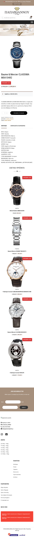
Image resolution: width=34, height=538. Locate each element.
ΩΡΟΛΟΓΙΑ (12, 29)
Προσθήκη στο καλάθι (19, 113)
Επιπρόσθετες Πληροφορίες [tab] (18, 126)
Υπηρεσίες (15, 469)
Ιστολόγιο (15, 477)
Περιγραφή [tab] (4, 126)
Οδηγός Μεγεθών (4, 487)
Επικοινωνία (15, 472)
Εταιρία (14, 466)
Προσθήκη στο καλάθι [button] (17, 378)
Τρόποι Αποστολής (5, 492)
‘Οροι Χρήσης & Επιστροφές (6, 495)
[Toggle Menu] (32, 22)
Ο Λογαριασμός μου (5, 500)
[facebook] (6, 434)
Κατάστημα (15, 464)
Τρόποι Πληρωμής (4, 490)
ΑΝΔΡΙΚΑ (17, 29)
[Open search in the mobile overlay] (14, 17)
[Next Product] (30, 31)
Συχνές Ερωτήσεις (17, 474)
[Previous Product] (30, 29)
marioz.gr (17, 530)
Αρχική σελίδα (6, 29)
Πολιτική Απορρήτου (5, 497)
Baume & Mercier (8, 120)
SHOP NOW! (17, 4)
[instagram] (2, 434)
